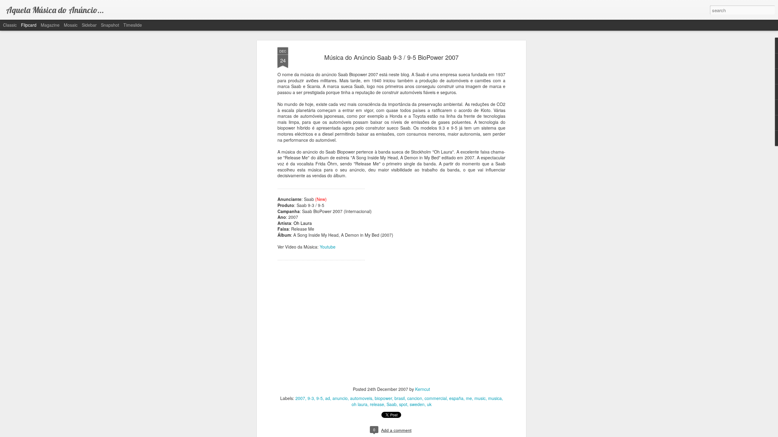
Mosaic (70, 25)
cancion (414, 398)
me (469, 398)
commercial (436, 398)
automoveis (361, 398)
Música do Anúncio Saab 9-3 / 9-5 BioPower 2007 (391, 57)
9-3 (311, 398)
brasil (399, 398)
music (480, 398)
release (377, 404)
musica (495, 398)
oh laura (359, 404)
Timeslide (132, 25)
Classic (10, 25)
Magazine (50, 25)
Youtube (328, 247)
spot (403, 404)
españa (456, 398)
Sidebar (89, 25)
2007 (300, 398)
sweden (417, 404)
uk (429, 404)
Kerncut (422, 389)
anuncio (340, 398)
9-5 (319, 398)
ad (327, 398)
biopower (383, 398)
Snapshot (110, 25)
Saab (392, 404)
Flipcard (28, 25)
